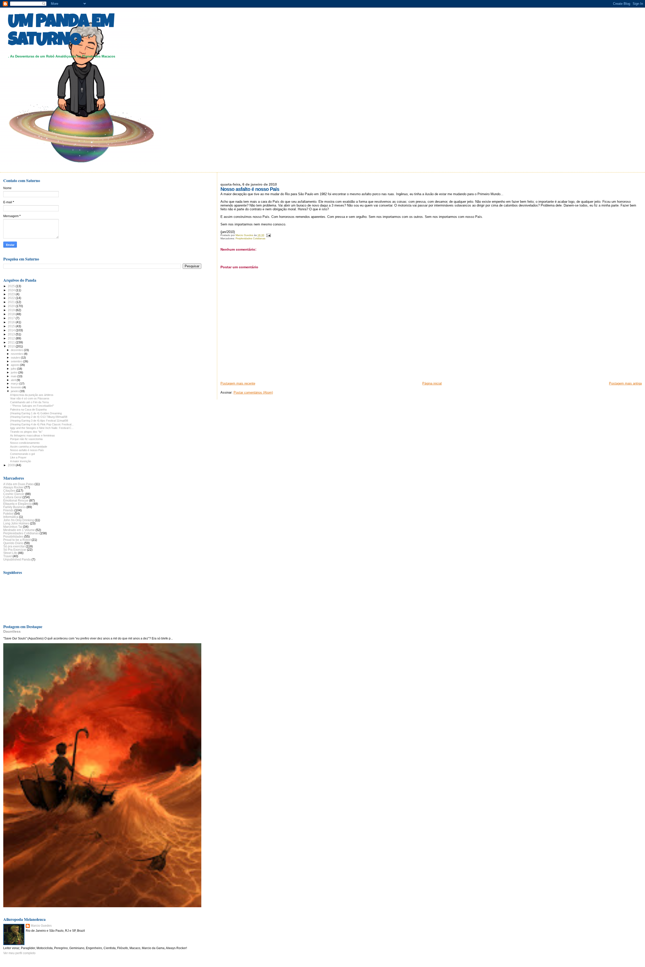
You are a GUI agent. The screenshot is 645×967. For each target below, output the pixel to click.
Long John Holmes (16, 523)
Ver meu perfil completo (19, 953)
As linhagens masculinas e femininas (32, 435)
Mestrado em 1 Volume (19, 530)
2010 (12, 346)
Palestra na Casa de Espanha (28, 409)
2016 (12, 322)
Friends (8, 510)
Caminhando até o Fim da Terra (29, 402)
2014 (12, 330)
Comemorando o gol (22, 453)
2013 (12, 334)
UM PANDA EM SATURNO (61, 32)
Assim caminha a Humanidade (28, 446)
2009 (12, 465)
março (15, 383)
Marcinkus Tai (12, 526)
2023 (12, 294)
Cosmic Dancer (13, 493)
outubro (16, 357)
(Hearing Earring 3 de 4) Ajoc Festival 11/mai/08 (39, 420)
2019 (12, 310)
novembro (17, 353)
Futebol (8, 513)
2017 (12, 318)
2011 (12, 342)
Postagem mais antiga (625, 383)
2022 (12, 298)
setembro (17, 361)
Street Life (10, 552)
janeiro (15, 391)
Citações (9, 490)
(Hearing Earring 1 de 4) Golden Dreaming (36, 413)
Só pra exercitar (14, 546)
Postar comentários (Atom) (253, 392)
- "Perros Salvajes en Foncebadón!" (32, 405)
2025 (12, 286)
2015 (12, 326)
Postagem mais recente (237, 383)
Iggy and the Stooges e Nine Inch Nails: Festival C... (42, 427)
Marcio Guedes (41, 925)
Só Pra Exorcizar (14, 549)
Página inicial (432, 383)
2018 (12, 314)
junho (14, 372)
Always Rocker (13, 487)
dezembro (17, 349)
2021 (12, 302)
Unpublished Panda (17, 559)
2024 (12, 290)
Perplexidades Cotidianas (250, 238)
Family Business (14, 507)
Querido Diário (13, 543)
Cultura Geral (12, 497)
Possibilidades (13, 536)
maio (14, 376)
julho (14, 368)
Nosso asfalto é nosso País (27, 450)
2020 (12, 306)
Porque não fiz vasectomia (26, 439)
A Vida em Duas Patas (18, 484)
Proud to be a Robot (17, 539)
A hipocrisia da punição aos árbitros (31, 394)
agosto (15, 364)
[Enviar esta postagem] (268, 235)
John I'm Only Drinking (18, 520)
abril (14, 380)
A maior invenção (20, 461)
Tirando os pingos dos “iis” (26, 431)
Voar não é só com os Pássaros (29, 398)
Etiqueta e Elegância (17, 503)
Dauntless (12, 631)
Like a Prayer (18, 457)
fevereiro (16, 387)
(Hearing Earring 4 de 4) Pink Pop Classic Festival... (42, 424)
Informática (10, 516)
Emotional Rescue (15, 500)
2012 (12, 338)
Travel (7, 556)
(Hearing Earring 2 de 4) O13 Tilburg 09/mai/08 (38, 416)
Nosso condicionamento (25, 442)
